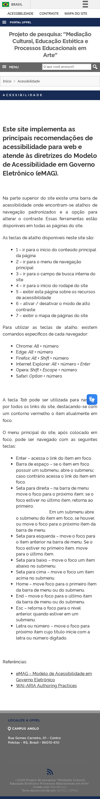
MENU (13, 67)
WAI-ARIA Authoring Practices (46, 685)
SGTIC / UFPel (67, 790)
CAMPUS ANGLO (25, 728)
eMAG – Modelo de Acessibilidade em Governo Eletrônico (54, 676)
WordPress (58, 787)
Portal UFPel (20, 22)
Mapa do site (76, 13)
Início (7, 81)
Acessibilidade (20, 13)
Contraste (49, 13)
